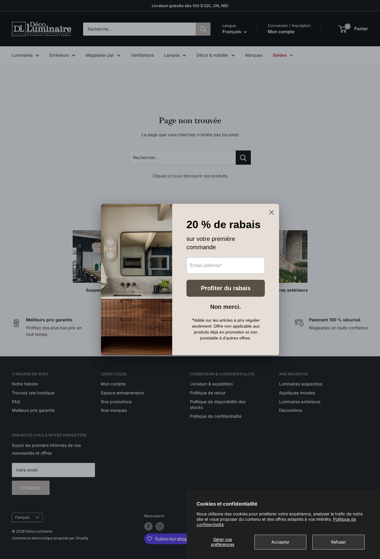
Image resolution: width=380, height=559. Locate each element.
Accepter (280, 541)
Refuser (338, 541)
